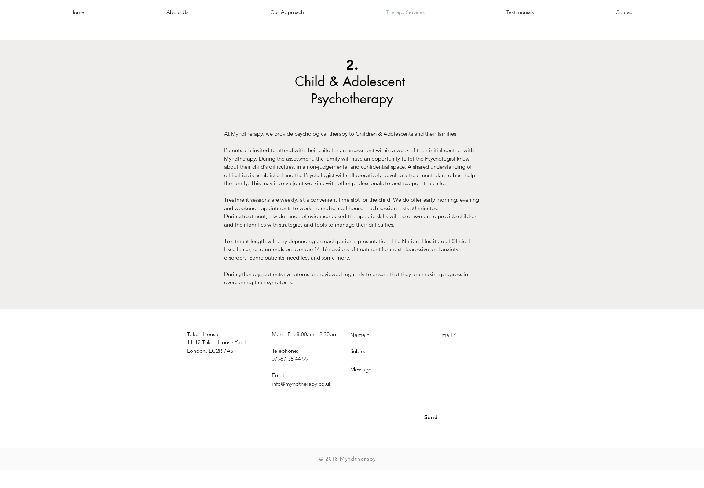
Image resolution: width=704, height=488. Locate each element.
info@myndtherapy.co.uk (301, 383)
